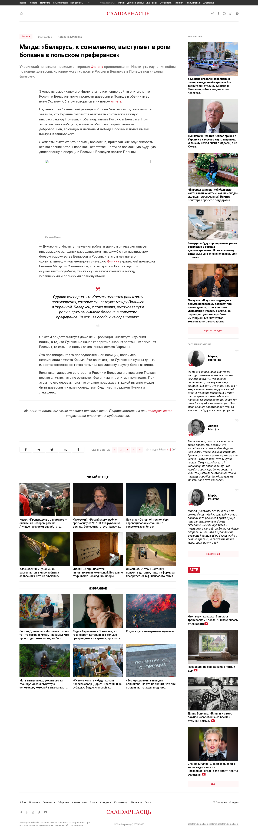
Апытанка (208, 2)
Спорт (148, 802)
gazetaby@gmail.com (198, 824)
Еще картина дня (213, 330)
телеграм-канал (160, 411)
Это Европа (165, 2)
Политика (45, 2)
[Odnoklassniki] (78, 450)
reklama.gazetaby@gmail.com (224, 824)
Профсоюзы (76, 2)
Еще (213, 784)
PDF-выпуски (220, 802)
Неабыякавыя (193, 2)
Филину (97, 67)
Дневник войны (135, 2)
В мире (93, 802)
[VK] (65, 450)
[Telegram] (39, 450)
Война (22, 2)
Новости (33, 2)
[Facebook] (25, 450)
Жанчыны (151, 2)
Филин (121, 2)
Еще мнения (213, 554)
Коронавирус (121, 802)
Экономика (49, 802)
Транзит (178, 2)
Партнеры (136, 802)
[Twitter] (52, 450)
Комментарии (60, 2)
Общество (63, 802)
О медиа (234, 802)
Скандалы (105, 802)
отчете (116, 101)
